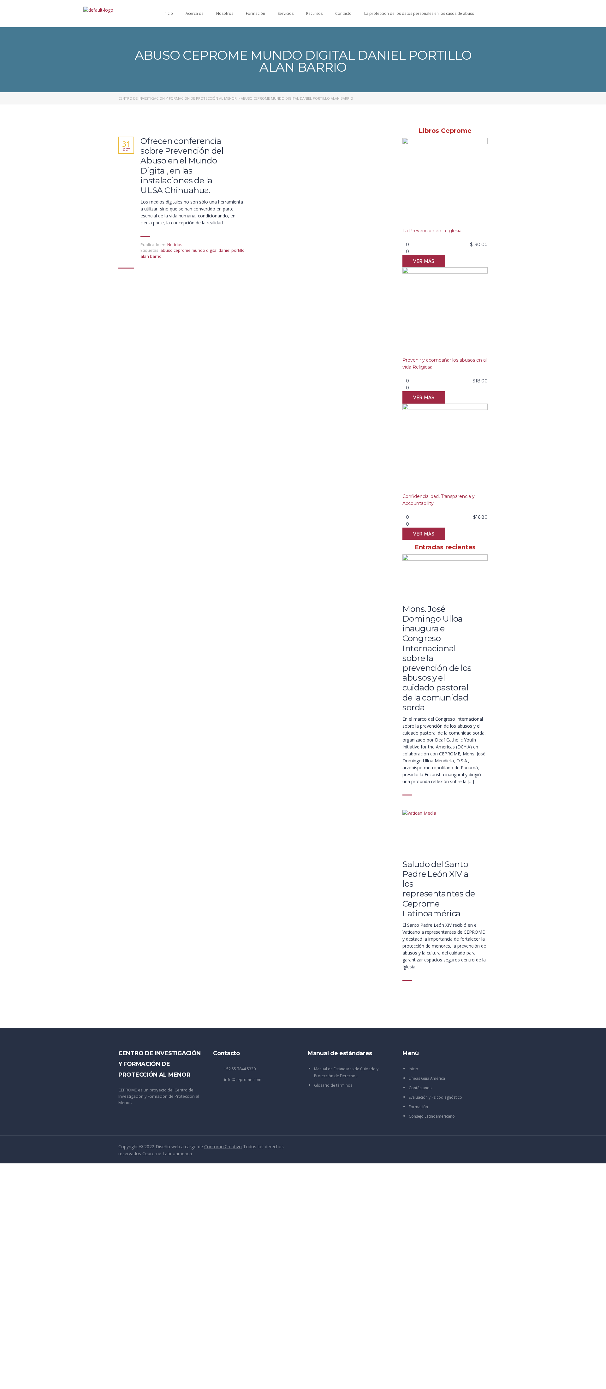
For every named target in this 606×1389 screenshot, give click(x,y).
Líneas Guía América (427, 1078)
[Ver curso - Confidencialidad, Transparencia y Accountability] (445, 448)
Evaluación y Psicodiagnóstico (435, 1097)
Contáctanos (420, 1088)
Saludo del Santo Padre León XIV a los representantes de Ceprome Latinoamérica (438, 889)
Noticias (174, 244)
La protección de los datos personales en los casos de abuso (419, 13)
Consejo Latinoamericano (432, 1116)
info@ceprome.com (242, 1079)
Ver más (423, 261)
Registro (36, 1378)
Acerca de (195, 13)
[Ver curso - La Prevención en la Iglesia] (445, 182)
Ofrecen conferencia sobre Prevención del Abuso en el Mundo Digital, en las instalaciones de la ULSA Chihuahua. (181, 165)
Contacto (343, 13)
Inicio (168, 13)
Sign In (52, 1378)
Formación (255, 13)
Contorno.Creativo (223, 1147)
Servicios (286, 13)
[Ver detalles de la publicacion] (445, 576)
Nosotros (224, 13)
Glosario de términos (333, 1085)
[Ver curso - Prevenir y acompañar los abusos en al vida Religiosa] (445, 312)
